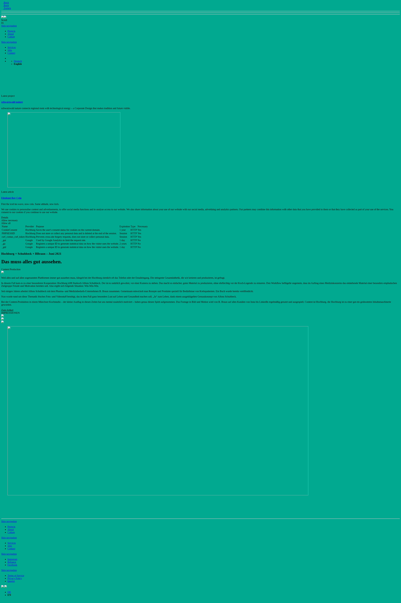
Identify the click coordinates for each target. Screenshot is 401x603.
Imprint (11, 581)
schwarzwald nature (12, 102)
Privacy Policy (15, 578)
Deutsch (18, 61)
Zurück (7, 8)
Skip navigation (9, 25)
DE (9, 592)
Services (12, 47)
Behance (12, 562)
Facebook (12, 565)
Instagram (12, 559)
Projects (11, 31)
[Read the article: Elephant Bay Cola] (64, 186)
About (11, 34)
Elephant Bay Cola (11, 198)
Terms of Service (16, 575)
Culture (11, 36)
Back (6, 2)
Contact (11, 53)
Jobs (10, 50)
